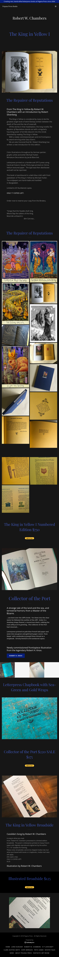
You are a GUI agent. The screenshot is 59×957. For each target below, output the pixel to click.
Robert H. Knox (15, 656)
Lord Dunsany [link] (17, 947)
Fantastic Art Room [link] (41, 953)
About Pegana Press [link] (23, 953)
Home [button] (8, 947)
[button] (55, 6)
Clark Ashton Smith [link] (12, 950)
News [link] (12, 953)
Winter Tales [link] (50, 950)
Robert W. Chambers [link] (32, 947)
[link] (9, 6)
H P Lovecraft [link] (47, 947)
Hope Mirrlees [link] (27, 950)
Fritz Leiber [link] (38, 950)
